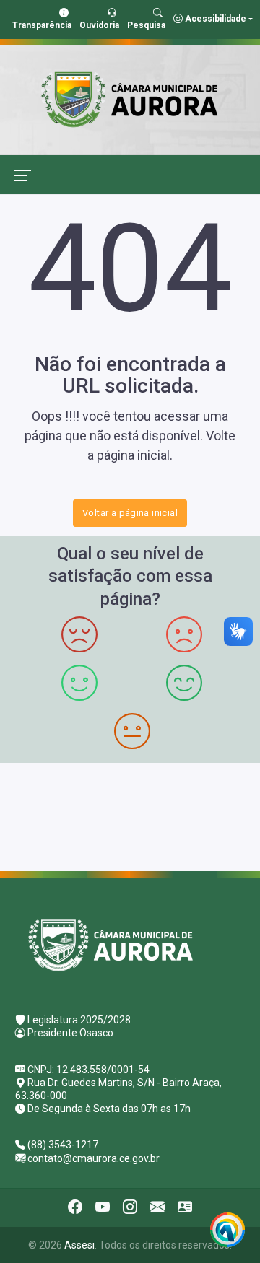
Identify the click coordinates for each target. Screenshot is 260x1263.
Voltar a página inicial (130, 512)
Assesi (79, 1245)
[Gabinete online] (185, 1207)
